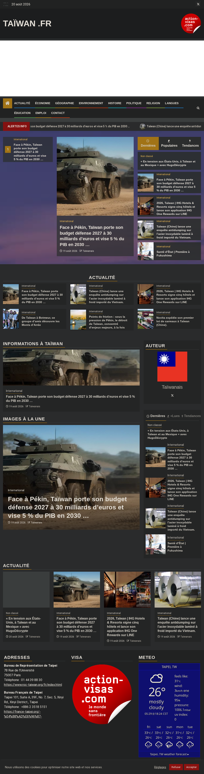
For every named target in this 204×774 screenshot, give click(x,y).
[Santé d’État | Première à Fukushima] (145, 251)
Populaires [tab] (169, 145)
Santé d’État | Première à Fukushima (177, 547)
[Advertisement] (102, 68)
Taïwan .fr (27, 23)
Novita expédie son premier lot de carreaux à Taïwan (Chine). (175, 321)
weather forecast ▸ (169, 754)
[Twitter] (172, 395)
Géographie (64, 103)
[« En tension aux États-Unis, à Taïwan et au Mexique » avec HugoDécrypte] (26, 590)
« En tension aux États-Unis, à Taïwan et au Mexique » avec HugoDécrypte (168, 434)
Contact (58, 113)
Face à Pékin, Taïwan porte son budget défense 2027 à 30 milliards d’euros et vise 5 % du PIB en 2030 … (30, 152)
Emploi (40, 113)
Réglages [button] (160, 767)
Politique (133, 103)
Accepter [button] (191, 767)
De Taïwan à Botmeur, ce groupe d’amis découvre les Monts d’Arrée (41, 321)
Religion (153, 103)
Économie (42, 103)
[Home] (7, 103)
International (20, 139)
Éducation (22, 113)
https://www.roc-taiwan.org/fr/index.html (33, 685)
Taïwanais (88, 251)
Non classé (147, 156)
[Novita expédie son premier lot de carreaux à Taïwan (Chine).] (145, 319)
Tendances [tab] (190, 145)
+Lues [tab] (175, 416)
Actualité (22, 103)
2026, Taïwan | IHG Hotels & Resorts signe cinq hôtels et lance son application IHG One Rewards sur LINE (126, 627)
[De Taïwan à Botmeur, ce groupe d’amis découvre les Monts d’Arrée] (11, 319)
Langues (171, 103)
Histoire (114, 103)
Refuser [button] (176, 767)
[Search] (198, 108)
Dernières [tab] (148, 145)
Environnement (91, 103)
